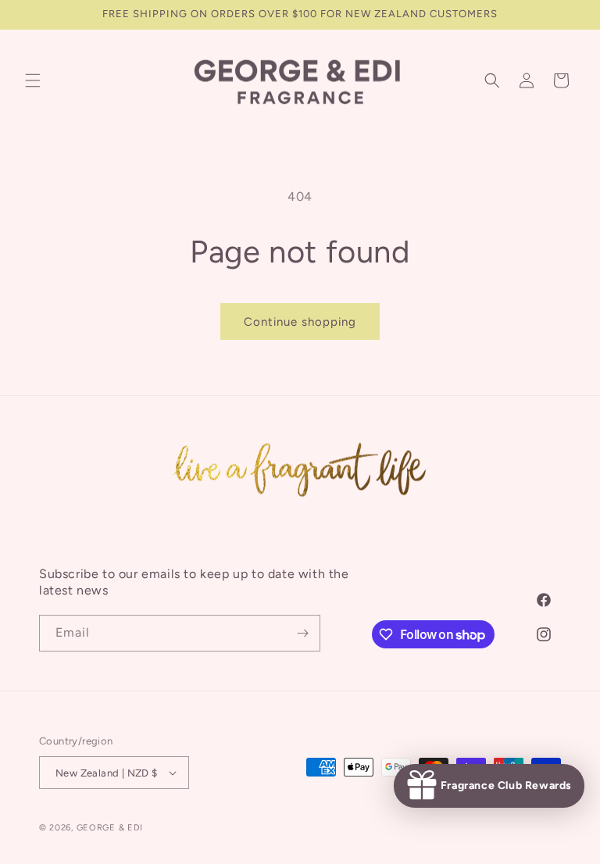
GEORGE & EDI (110, 828)
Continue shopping (300, 322)
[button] (33, 80)
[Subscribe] (302, 633)
